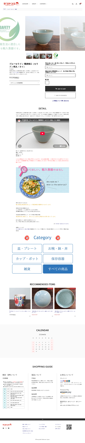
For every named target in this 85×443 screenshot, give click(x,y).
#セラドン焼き (24, 229)
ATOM (43, 428)
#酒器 (28, 229)
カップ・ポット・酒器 (12, 9)
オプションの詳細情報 (17, 83)
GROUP (34, 4)
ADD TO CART (62, 89)
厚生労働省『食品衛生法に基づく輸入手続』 (62, 223)
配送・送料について (26, 424)
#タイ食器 (18, 229)
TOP (4, 9)
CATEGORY (25, 4)
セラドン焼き (16, 72)
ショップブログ (42, 424)
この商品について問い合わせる (60, 100)
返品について (25, 426)
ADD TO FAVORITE (61, 95)
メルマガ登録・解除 (43, 426)
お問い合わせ (57, 428)
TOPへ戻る (42, 419)
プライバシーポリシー (27, 433)
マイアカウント (58, 424)
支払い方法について (26, 428)
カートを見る (58, 426)
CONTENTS (43, 4)
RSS (40, 428)
